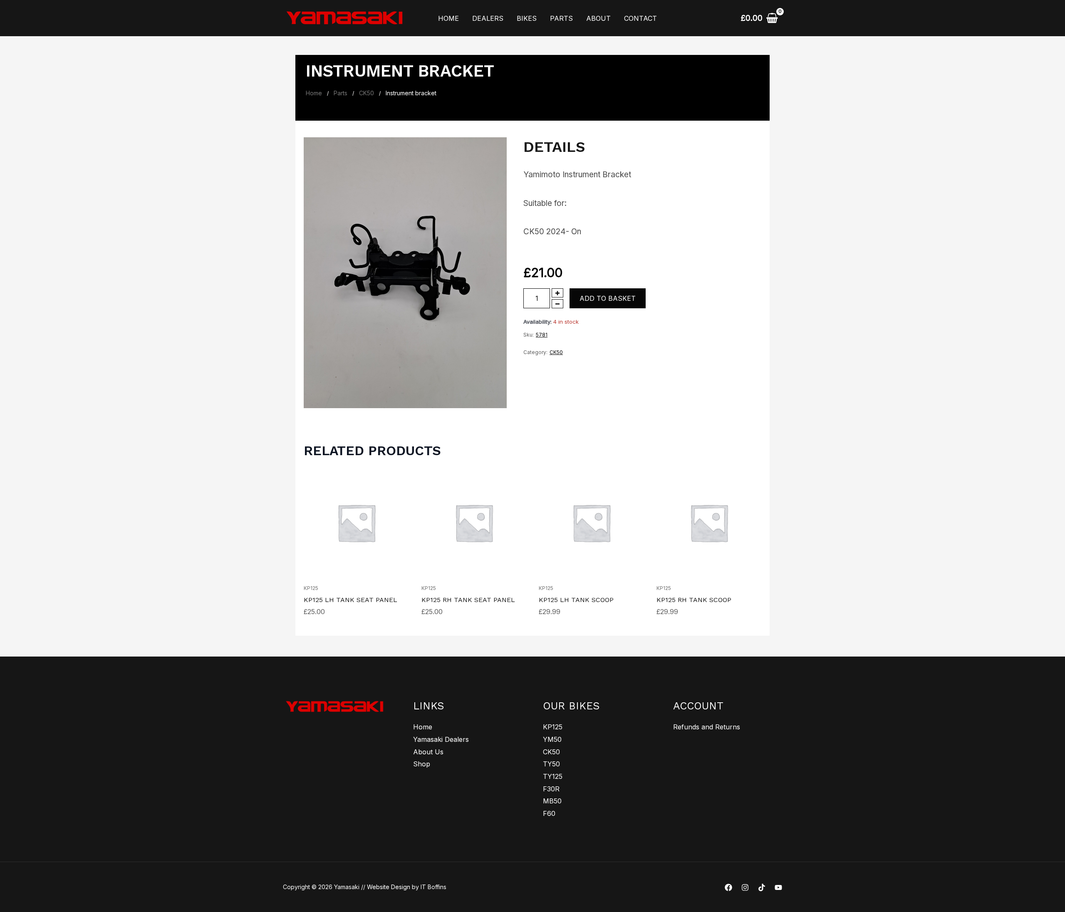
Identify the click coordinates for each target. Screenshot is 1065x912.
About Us (428, 752)
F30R (551, 789)
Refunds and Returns (706, 727)
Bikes (527, 18)
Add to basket (608, 298)
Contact (640, 18)
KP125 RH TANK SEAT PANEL (468, 600)
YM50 (552, 739)
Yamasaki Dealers (441, 739)
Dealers (487, 18)
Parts (561, 18)
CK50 (366, 93)
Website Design (388, 886)
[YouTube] (778, 887)
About (598, 18)
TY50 (551, 764)
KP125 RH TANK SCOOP (693, 600)
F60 (549, 813)
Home (448, 18)
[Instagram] (745, 887)
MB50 (552, 801)
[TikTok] (761, 887)
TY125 (552, 776)
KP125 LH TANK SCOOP (576, 600)
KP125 (311, 588)
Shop (421, 764)
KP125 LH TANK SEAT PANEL (350, 600)
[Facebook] (728, 887)
